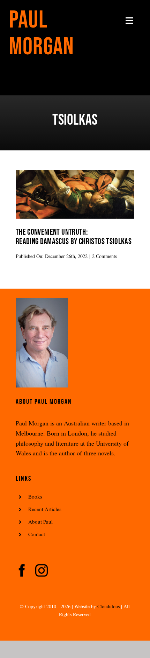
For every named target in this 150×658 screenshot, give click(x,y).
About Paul (40, 521)
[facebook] (22, 570)
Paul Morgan (41, 34)
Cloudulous (108, 606)
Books (35, 496)
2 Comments (104, 256)
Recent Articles (44, 509)
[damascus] (75, 173)
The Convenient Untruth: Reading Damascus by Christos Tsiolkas (74, 236)
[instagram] (41, 570)
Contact (36, 534)
